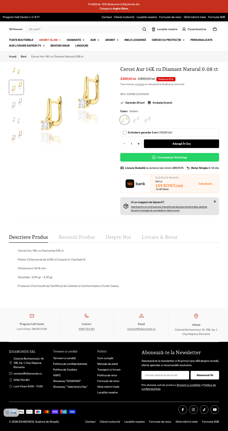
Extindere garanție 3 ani (150, 132)
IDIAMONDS (26, 421)
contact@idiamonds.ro (141, 329)
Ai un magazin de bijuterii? (147, 202)
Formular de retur (170, 17)
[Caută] (144, 29)
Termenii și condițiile (188, 385)
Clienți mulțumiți (124, 17)
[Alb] (136, 120)
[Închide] (214, 201)
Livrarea (139, 84)
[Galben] (124, 120)
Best (24, 56)
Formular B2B (216, 17)
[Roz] (147, 120)
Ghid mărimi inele (195, 17)
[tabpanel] (114, 272)
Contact (107, 17)
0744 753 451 (87, 329)
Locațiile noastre (147, 17)
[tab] (28, 238)
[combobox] (87, 29)
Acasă (12, 56)
